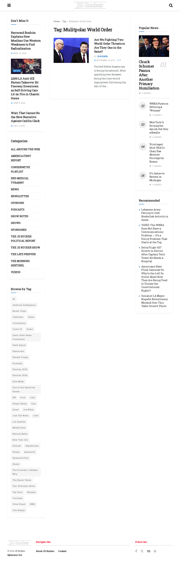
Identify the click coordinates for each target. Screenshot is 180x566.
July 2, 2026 (18, 125)
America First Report (21, 158)
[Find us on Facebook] (136, 551)
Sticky (16, 464)
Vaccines (17, 498)
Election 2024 (20, 375)
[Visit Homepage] (90, 5)
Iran (33, 403)
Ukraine (31, 492)
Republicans (32, 445)
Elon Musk (18, 381)
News (17, 70)
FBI (14, 397)
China (31, 317)
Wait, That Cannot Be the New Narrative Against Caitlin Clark (25, 117)
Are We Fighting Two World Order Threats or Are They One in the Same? (109, 45)
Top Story (17, 492)
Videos (15, 272)
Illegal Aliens (20, 403)
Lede (35, 415)
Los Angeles (19, 421)
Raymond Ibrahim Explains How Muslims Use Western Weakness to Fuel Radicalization (26, 40)
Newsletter (20, 196)
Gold (32, 397)
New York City (20, 439)
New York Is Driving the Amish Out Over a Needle (158, 127)
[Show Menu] (9, 5)
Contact (62, 551)
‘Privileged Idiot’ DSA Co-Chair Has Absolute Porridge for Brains (157, 153)
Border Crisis (19, 311)
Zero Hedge (19, 510)
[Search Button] (171, 5)
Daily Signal (19, 345)
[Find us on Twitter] (142, 551)
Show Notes (19, 216)
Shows (16, 223)
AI (14, 298)
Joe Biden (28, 409)
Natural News (20, 433)
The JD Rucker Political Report (23, 238)
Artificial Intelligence (24, 305)
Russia (16, 452)
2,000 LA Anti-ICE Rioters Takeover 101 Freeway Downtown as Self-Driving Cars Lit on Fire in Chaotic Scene (25, 88)
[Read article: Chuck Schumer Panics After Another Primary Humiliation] (154, 46)
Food (22, 397)
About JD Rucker (45, 551)
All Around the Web (25, 149)
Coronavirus (19, 323)
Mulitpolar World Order (80, 21)
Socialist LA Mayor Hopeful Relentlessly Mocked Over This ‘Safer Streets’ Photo (154, 301)
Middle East (19, 427)
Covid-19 (17, 329)
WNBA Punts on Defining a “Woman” (158, 107)
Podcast (17, 445)
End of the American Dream (24, 389)
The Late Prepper (23, 254)
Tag (64, 21)
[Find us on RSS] (155, 551)
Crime (30, 329)
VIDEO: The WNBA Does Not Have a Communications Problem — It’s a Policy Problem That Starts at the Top (154, 233)
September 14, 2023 (105, 60)
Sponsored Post (21, 458)
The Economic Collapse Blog (25, 472)
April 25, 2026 (19, 53)
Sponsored (19, 229)
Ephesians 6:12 (14, 555)
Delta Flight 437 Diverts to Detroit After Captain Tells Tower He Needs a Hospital (153, 254)
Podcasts (17, 209)
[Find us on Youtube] (148, 551)
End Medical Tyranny (20, 180)
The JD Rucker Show (25, 247)
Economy (17, 363)
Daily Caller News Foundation (22, 337)
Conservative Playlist (20, 169)
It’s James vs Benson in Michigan (157, 177)
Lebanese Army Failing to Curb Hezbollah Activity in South (154, 215)
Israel (16, 409)
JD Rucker (102, 56)
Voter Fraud (19, 504)
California (18, 317)
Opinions (17, 203)
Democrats (18, 351)
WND (32, 504)
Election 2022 (20, 369)
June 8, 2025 (18, 103)
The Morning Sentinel (20, 263)
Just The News (21, 415)
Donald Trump (20, 357)
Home (57, 21)
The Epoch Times (22, 480)
